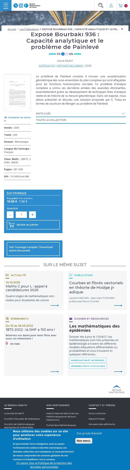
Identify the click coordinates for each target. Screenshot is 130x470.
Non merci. (84, 440)
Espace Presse (97, 418)
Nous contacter (97, 413)
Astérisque (47, 65)
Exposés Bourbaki (70, 65)
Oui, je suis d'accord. (89, 433)
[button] (81, 114)
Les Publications (29, 29)
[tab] (81, 114)
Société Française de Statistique (22, 418)
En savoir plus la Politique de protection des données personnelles (44, 465)
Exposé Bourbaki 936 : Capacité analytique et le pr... (80, 29)
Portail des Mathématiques (61, 425)
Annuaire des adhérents (102, 424)
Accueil (12, 29)
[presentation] (112, 287)
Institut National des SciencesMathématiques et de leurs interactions (62, 416)
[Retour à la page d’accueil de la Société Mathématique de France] (27, 4)
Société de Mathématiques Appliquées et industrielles (19, 426)
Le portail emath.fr (14, 413)
